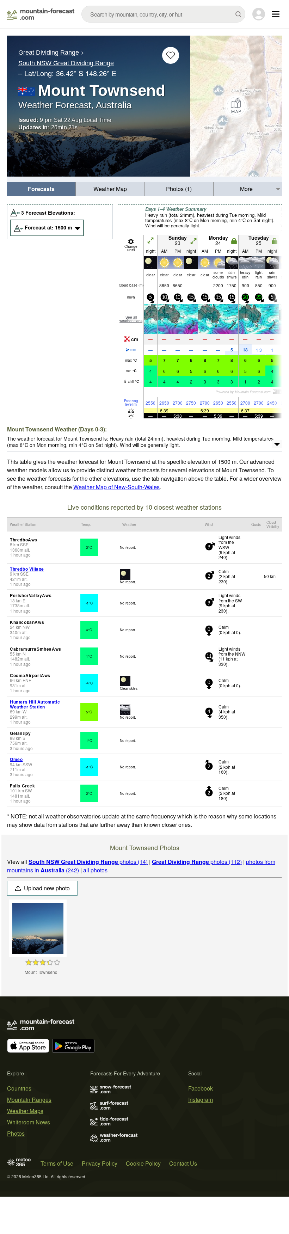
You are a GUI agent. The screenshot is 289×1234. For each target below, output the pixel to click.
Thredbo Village (27, 569)
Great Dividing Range (48, 52)
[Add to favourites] (170, 55)
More (246, 189)
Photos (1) (179, 189)
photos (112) (197, 862)
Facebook (200, 1088)
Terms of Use (57, 1163)
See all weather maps (130, 319)
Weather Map (110, 189)
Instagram (200, 1099)
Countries (19, 1088)
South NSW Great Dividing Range (66, 63)
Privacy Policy (99, 1163)
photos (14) (88, 862)
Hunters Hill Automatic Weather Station (35, 704)
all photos (95, 870)
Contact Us (183, 1163)
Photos (16, 1133)
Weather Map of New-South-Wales (116, 487)
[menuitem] (41, 189)
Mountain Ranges (29, 1099)
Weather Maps (25, 1111)
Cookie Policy (143, 1163)
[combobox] (163, 14)
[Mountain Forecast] (40, 14)
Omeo (16, 759)
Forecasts (41, 189)
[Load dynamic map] (236, 106)
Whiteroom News (28, 1122)
